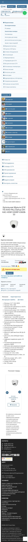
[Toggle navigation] (3, 2)
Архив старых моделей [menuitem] (11, 43)
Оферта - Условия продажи (9, 513)
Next (20, 392)
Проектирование (10, 173)
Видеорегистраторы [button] (10, 46)
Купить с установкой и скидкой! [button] (11, 290)
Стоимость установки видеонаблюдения (13, 492)
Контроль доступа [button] (10, 72)
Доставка (4, 511)
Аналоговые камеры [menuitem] (11, 31)
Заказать (14, 405)
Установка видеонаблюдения (10, 490)
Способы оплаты (6, 515)
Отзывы (4, 506)
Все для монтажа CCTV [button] (11, 63)
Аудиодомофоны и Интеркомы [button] (13, 78)
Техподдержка (9, 163)
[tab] (5, 296)
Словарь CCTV (9, 166)
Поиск (24, 9)
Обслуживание (9, 170)
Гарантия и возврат (7, 508)
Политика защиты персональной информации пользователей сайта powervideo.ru (11, 518)
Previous (6, 392)
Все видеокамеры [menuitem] (10, 25)
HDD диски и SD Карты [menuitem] (9, 49)
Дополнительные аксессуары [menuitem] (13, 40)
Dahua (17, 262)
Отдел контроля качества (9, 504)
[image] (14, 224)
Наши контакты (6, 495)
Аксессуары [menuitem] (8, 75)
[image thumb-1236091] (4, 235)
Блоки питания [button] (9, 69)
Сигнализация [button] (9, 55)
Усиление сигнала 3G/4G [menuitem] (12, 84)
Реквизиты (5, 509)
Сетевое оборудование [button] (11, 52)
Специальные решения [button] (11, 81)
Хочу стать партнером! (9, 288)
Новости (7, 160)
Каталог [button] (11, 6)
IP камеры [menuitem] (8, 28)
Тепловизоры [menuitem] (8, 34)
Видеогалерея (9, 180)
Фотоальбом (8, 176)
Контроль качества (11, 183)
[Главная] (2, 191)
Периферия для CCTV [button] (11, 60)
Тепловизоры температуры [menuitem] (12, 66)
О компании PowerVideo (9, 493)
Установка (5, 95)
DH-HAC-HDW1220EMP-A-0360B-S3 (13, 398)
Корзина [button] (7, 15)
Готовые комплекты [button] (10, 87)
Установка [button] (22, 6)
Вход (2, 15)
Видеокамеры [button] (9, 22)
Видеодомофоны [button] (9, 57)
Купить (10, 273)
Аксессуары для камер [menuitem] (11, 37)
